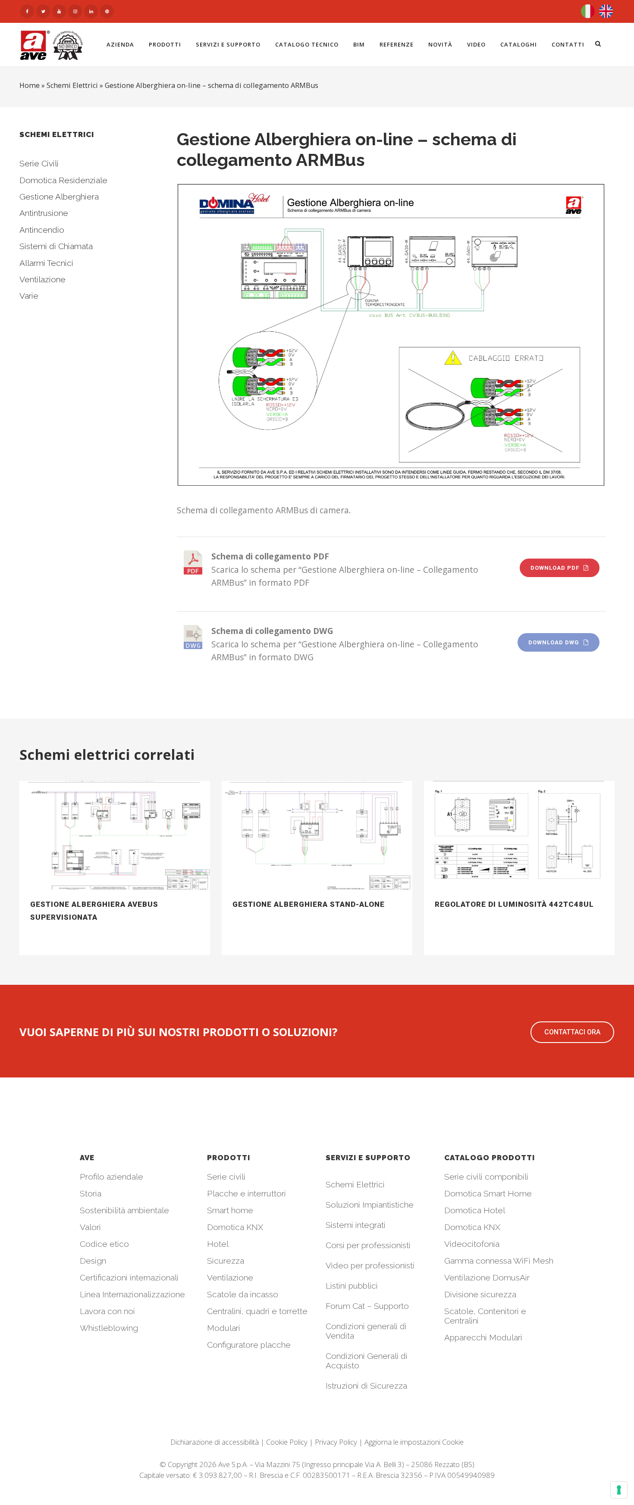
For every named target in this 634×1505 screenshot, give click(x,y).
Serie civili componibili (486, 1176)
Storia (90, 1193)
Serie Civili (39, 163)
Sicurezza (225, 1260)
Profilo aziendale (111, 1176)
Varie (28, 295)
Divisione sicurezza (480, 1294)
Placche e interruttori (246, 1193)
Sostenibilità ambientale (124, 1210)
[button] (572, 1032)
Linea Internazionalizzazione (132, 1294)
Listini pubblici (352, 1285)
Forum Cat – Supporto (367, 1306)
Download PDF (554, 568)
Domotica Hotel (474, 1210)
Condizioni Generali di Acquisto (367, 1360)
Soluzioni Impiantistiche (370, 1204)
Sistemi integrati (356, 1225)
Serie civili (226, 1176)
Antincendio (41, 229)
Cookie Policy (287, 1442)
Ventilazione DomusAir (487, 1277)
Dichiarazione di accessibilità (214, 1442)
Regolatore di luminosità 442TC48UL (514, 904)
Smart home (230, 1210)
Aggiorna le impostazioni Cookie (414, 1442)
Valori (90, 1227)
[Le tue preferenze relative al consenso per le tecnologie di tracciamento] (619, 1490)
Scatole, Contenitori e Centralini (485, 1315)
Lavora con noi (107, 1311)
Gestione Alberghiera (59, 196)
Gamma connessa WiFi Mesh (498, 1260)
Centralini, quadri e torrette (257, 1311)
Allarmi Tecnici (46, 263)
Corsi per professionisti (368, 1245)
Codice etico (104, 1244)
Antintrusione (43, 213)
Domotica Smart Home (488, 1193)
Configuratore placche (249, 1344)
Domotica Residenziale (63, 180)
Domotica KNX (235, 1227)
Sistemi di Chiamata (56, 246)
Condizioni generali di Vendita (366, 1330)
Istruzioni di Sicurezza (366, 1385)
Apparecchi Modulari (483, 1337)
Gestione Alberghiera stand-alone (308, 904)
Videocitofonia (471, 1244)
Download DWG (553, 642)
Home (29, 85)
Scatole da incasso (242, 1294)
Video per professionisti (370, 1265)
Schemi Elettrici (72, 85)
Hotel (218, 1244)
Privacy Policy (336, 1442)
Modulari (223, 1328)
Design (93, 1260)
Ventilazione (42, 279)
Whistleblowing (109, 1328)
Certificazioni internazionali (129, 1277)
